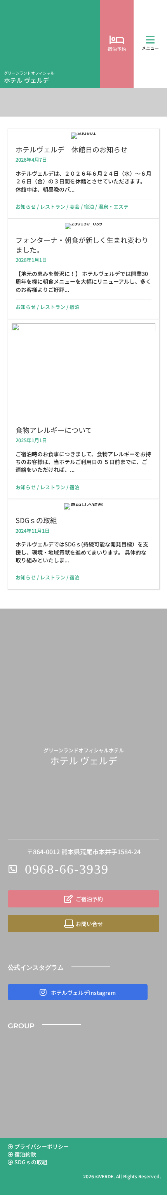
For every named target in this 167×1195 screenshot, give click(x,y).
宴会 (75, 206)
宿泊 (89, 206)
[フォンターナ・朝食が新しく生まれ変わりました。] (83, 269)
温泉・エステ (113, 206)
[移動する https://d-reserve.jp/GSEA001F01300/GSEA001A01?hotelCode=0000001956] (117, 44)
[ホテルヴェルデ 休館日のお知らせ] (83, 173)
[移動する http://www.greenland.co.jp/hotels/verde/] (50, 44)
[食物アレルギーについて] (83, 409)
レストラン (52, 206)
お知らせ (26, 206)
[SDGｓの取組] (83, 544)
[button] (150, 40)
